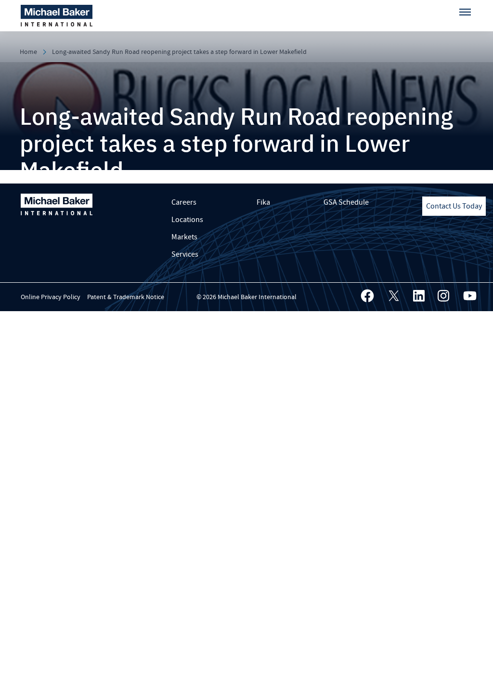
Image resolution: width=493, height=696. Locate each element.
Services (184, 254)
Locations (187, 219)
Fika (263, 202)
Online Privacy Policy (50, 297)
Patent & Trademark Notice (125, 297)
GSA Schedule (346, 202)
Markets (184, 237)
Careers (183, 202)
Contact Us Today (454, 206)
